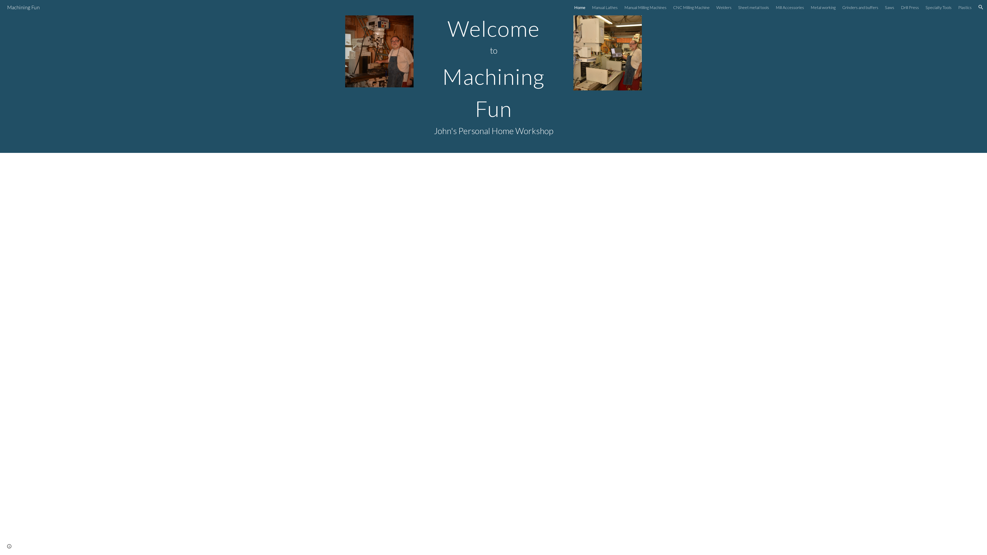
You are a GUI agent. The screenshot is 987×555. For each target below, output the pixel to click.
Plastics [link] (965, 7)
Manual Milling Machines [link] (645, 7)
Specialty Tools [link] (939, 7)
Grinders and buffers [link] (860, 7)
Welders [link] (724, 7)
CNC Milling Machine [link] (691, 7)
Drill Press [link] (910, 7)
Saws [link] (889, 7)
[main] (493, 76)
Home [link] (579, 7)
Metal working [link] (823, 7)
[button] (981, 7)
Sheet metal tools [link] (753, 7)
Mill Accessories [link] (790, 7)
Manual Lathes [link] (605, 7)
